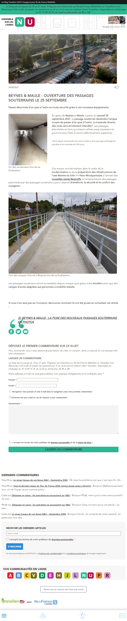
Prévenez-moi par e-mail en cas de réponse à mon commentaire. (40, 397)
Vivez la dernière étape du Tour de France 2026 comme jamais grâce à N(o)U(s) (52, 486)
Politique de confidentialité (50, 553)
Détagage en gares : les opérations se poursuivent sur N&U (41, 495)
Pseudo (12, 379)
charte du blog (84, 442)
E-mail (12, 385)
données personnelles (60, 442)
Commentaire (15, 403)
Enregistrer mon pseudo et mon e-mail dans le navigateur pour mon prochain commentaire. (52, 391)
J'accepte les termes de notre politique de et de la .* (52, 442)
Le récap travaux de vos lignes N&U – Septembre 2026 (40, 480)
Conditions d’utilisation (76, 553)
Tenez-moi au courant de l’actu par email (63, 589)
